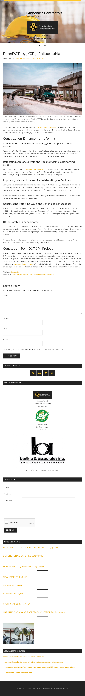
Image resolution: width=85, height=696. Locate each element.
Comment (7, 296)
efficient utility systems (34, 169)
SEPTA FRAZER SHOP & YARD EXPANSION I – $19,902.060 (31, 547)
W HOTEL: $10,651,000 (14, 593)
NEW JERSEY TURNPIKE (15, 577)
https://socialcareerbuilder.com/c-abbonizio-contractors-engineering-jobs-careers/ (33, 662)
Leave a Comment (39, 58)
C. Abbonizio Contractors (20, 274)
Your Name (7, 487)
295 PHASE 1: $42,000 (13, 585)
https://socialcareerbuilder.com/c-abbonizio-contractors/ (23, 657)
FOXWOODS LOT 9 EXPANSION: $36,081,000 (24, 566)
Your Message (8, 501)
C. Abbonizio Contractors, (47, 127)
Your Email (7, 494)
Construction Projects (36, 274)
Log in (65, 688)
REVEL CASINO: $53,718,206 (16, 604)
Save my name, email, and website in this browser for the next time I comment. (34, 350)
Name (6, 318)
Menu (44, 46)
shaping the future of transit (23, 264)
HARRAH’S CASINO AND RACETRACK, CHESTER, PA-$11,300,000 (34, 612)
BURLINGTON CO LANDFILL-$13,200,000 (23, 556)
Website (6, 339)
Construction (15, 272)
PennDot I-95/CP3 (49, 274)
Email (5, 329)
